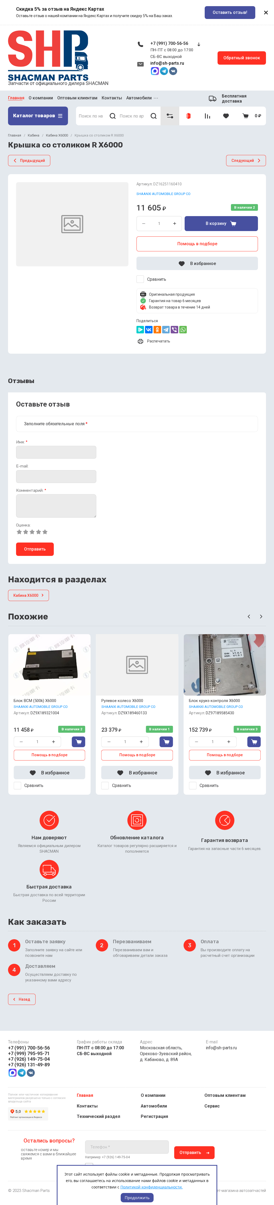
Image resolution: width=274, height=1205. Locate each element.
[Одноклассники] (157, 329)
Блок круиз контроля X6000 (214, 700)
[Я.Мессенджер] (140, 329)
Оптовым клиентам (77, 97)
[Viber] (174, 329)
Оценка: (23, 525)
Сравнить (156, 279)
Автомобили (139, 97)
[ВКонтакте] (149, 329)
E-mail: (22, 466)
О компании (41, 97)
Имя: (22, 442)
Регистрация (154, 1116)
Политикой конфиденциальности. (151, 1187)
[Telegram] (166, 329)
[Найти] (112, 116)
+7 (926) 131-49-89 (29, 1064)
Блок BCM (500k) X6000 (35, 700)
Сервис (212, 1106)
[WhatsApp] (183, 329)
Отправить (35, 549)
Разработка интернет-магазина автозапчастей (224, 1190)
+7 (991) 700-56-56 (169, 43)
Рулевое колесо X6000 (122, 700)
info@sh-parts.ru (167, 63)
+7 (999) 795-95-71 (29, 1053)
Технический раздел (98, 1116)
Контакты (112, 97)
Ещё (156, 98)
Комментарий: (31, 490)
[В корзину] (78, 741)
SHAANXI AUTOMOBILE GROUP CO (163, 194)
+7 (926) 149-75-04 (29, 1059)
